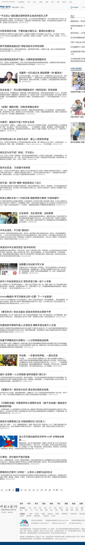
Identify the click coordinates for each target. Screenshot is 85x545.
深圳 (82, 510)
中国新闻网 (37, 516)
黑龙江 (61, 508)
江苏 (71, 508)
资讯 (34, 2)
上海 (66, 508)
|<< (2, 490)
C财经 (40, 2)
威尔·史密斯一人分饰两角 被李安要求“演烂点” (23, 374)
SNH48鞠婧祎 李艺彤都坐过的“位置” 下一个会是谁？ (26, 296)
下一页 (55, 490)
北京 (30, 508)
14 (25, 490)
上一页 (7, 490)
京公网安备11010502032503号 (40, 523)
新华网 (37, 514)
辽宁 (50, 508)
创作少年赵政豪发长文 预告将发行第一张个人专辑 (25, 281)
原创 (58, 2)
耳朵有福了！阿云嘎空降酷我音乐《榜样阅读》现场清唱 (28, 90)
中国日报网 (15, 7)
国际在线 (50, 514)
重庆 (46, 510)
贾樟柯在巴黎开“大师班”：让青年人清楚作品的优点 (26, 472)
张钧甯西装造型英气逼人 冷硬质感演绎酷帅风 (23, 59)
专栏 (52, 2)
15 (29, 490)
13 (21, 490)
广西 (36, 510)
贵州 (56, 510)
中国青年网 (64, 514)
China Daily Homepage (8, 1)
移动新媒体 (75, 7)
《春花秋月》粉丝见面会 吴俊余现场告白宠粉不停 (25, 312)
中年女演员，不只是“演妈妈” (14, 230)
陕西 (72, 510)
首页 (21, 503)
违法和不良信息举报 (36, 520)
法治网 (53, 516)
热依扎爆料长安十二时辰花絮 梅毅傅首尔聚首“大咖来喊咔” (30, 198)
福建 (82, 508)
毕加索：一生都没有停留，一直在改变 (38, 355)
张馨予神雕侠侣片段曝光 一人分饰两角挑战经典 (24, 340)
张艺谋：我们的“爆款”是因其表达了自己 (20, 183)
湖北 (21, 510)
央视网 (57, 514)
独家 (73, 503)
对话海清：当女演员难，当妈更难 (36, 213)
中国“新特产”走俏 (77, 117)
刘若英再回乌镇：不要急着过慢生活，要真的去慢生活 (27, 31)
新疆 (77, 510)
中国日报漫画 (76, 69)
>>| (61, 490)
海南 (41, 510)
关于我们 (3, 512)
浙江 (77, 508)
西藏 (67, 510)
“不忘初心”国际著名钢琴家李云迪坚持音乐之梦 (24, 15)
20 (50, 490)
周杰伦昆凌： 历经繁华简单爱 (15, 167)
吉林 (55, 508)
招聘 (81, 503)
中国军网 (28, 516)
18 (42, 490)
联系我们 (10, 512)
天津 (35, 508)
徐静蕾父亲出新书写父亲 (31, 264)
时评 (28, 2)
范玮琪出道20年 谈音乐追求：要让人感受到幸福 (24, 139)
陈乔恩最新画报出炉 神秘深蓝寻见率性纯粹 (22, 46)
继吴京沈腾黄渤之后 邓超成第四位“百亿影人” (23, 421)
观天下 (64, 2)
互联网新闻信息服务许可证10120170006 (57, 520)
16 (34, 490)
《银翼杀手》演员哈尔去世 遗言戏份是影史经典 (24, 389)
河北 (40, 508)
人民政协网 (45, 516)
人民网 (30, 514)
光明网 (22, 516)
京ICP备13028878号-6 (75, 523)
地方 (71, 2)
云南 (61, 510)
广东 (31, 510)
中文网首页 (21, 2)
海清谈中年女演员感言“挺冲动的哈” (18, 247)
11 (13, 490)
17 (38, 490)
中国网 (43, 514)
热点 (72, 16)
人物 (21, 7)
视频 (47, 2)
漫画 (66, 503)
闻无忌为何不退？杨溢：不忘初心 (17, 152)
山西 (45, 508)
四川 (51, 510)
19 (46, 490)
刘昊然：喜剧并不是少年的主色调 (17, 122)
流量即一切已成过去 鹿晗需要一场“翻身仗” (41, 73)
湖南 (26, 510)
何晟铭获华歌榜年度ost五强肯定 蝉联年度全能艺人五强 (28, 325)
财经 (44, 503)
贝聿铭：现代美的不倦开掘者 (15, 457)
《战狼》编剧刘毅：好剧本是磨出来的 (19, 107)
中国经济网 (73, 514)
